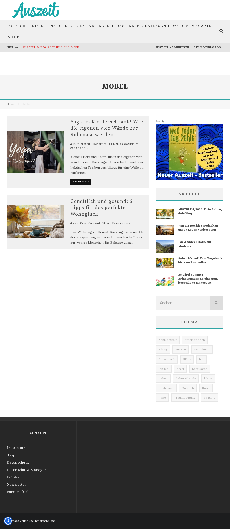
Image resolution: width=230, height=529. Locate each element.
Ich (201, 359)
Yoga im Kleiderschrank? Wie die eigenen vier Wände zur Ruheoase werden (106, 128)
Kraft (180, 369)
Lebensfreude (186, 378)
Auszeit (180, 349)
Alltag (163, 349)
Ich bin (164, 369)
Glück (187, 359)
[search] (216, 303)
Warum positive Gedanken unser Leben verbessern (198, 228)
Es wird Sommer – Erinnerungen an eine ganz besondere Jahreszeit (198, 279)
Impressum (17, 447)
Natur (206, 388)
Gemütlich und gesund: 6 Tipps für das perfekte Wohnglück (101, 207)
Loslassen (166, 388)
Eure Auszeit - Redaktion (89, 144)
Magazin (202, 26)
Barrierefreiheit (20, 491)
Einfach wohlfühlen (126, 144)
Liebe (208, 378)
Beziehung (202, 349)
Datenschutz (18, 462)
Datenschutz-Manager (26, 469)
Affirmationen (195, 340)
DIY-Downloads (207, 47)
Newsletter (16, 484)
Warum (181, 26)
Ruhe (162, 397)
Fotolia (13, 477)
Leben (163, 378)
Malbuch (187, 388)
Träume (209, 397)
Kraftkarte (199, 369)
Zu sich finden (26, 26)
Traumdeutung (185, 397)
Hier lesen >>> (81, 181)
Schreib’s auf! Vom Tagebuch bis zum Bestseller (200, 261)
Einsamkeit (167, 359)
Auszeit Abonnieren (172, 47)
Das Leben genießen (141, 26)
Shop (14, 37)
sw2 (75, 223)
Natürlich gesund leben (80, 26)
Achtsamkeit (168, 340)
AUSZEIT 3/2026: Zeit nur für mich (51, 47)
